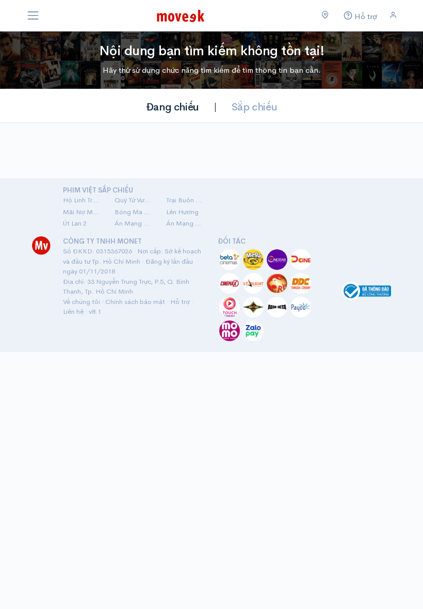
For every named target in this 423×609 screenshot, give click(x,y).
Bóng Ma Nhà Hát (134, 211)
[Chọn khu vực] (325, 15)
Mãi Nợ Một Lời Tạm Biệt (82, 211)
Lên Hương (182, 211)
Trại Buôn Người (185, 200)
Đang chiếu (172, 107)
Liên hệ (73, 311)
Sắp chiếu (254, 107)
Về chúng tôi (81, 301)
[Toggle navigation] (33, 15)
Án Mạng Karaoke (134, 223)
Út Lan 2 (75, 223)
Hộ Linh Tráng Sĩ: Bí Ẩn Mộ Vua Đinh (82, 200)
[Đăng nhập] (393, 15)
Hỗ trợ (180, 301)
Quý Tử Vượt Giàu (134, 200)
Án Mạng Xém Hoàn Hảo (185, 223)
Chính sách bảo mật (135, 301)
